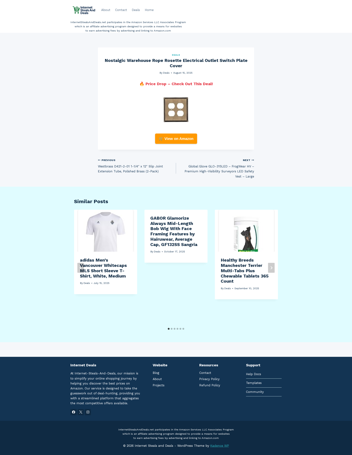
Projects (158, 385)
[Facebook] (73, 412)
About (105, 10)
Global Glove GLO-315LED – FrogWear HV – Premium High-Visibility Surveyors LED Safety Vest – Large (219, 168)
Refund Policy (209, 385)
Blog (156, 373)
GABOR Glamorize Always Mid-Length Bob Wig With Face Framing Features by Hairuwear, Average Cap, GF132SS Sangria (173, 231)
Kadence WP (219, 445)
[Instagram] (88, 412)
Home (149, 10)
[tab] (169, 329)
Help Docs (253, 374)
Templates (254, 383)
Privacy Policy (209, 379)
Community (255, 392)
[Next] (271, 268)
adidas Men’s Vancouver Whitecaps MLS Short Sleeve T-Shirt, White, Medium (103, 268)
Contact (121, 10)
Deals (136, 10)
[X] (81, 412)
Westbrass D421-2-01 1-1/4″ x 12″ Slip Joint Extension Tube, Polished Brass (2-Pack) (130, 166)
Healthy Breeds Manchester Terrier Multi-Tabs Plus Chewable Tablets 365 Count (245, 271)
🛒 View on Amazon (176, 139)
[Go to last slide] (80, 268)
